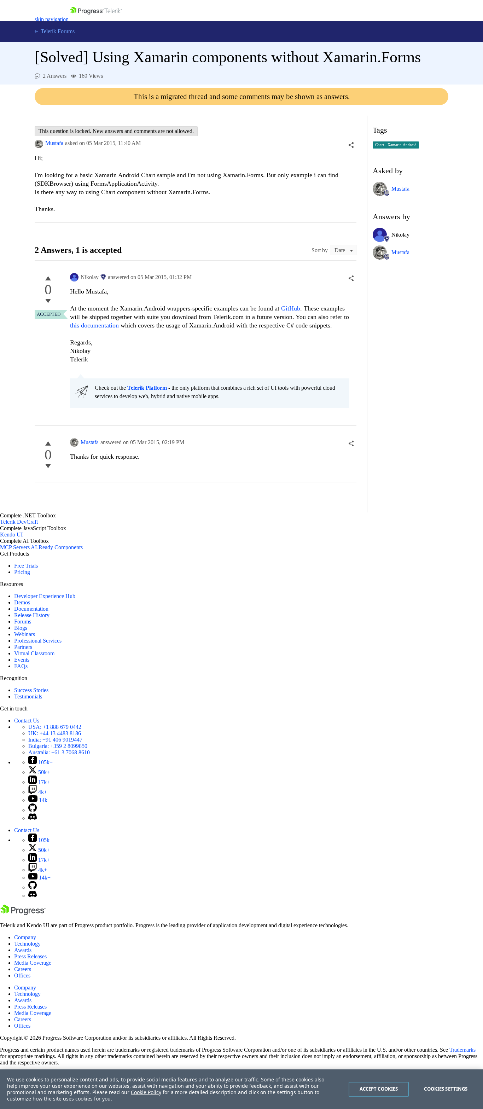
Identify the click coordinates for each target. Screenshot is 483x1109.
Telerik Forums (57, 31)
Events (21, 660)
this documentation (94, 325)
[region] (241, 1089)
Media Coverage (32, 963)
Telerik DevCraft (19, 522)
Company (25, 937)
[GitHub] (32, 810)
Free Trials (26, 566)
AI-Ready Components (57, 547)
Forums (22, 622)
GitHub (290, 308)
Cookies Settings (445, 1089)
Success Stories (31, 690)
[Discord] (32, 818)
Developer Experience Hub (44, 596)
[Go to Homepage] (96, 19)
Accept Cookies (379, 1089)
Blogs (20, 628)
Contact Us (26, 721)
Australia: (59, 752)
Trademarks (462, 1050)
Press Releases (30, 956)
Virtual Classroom (34, 653)
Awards (22, 950)
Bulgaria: (57, 746)
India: (55, 740)
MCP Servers (15, 547)
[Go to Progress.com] (23, 913)
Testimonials (28, 696)
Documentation (31, 609)
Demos (22, 602)
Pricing (22, 572)
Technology (27, 944)
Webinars (24, 634)
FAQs (21, 666)
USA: (54, 727)
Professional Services (38, 641)
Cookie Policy (146, 1092)
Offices (22, 975)
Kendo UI (11, 535)
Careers (22, 969)
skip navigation (52, 19)
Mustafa (54, 143)
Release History (32, 615)
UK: (54, 733)
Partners (23, 647)
